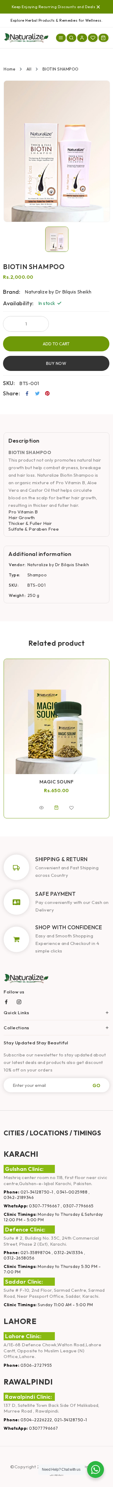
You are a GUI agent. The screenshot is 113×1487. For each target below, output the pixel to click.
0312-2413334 (68, 1252)
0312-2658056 (19, 1258)
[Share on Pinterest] (47, 393)
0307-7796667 (44, 1206)
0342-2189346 (19, 1197)
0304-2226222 (36, 1420)
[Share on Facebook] (27, 393)
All (29, 69)
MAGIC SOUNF (56, 782)
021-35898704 (35, 1252)
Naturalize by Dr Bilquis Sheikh (58, 564)
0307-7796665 (78, 1206)
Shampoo (37, 575)
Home (9, 69)
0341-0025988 (71, 1192)
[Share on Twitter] (37, 393)
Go (96, 1085)
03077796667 (43, 1428)
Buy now (56, 363)
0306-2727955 (36, 1365)
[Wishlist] (93, 38)
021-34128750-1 (36, 1192)
